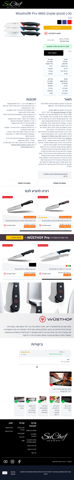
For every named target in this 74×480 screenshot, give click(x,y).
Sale (23, 441)
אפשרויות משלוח (31, 430)
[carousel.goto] (37, 367)
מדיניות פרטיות (31, 446)
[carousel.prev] (68, 212)
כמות (69, 51)
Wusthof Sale (64, 41)
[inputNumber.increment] (67, 54)
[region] (37, 212)
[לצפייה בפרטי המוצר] (55, 207)
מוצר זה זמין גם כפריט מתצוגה (58, 46)
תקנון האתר (20, 433)
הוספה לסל (52, 53)
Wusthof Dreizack (60, 112)
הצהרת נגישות (32, 449)
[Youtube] (4, 461)
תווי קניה (21, 437)
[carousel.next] (5, 212)
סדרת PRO (53, 136)
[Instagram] (11, 461)
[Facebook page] (18, 461)
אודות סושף (9, 428)
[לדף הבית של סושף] (12, 4)
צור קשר (33, 453)
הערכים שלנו (9, 431)
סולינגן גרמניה (25, 147)
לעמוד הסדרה (16, 237)
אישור (4, 473)
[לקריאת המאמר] (51, 384)
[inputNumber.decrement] (69, 54)
